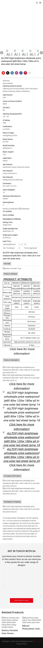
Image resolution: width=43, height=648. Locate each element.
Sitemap (37, 641)
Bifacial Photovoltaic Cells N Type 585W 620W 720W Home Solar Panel (31, 627)
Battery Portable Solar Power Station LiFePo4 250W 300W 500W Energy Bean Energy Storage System (11, 632)
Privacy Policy (22, 644)
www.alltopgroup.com (24, 641)
